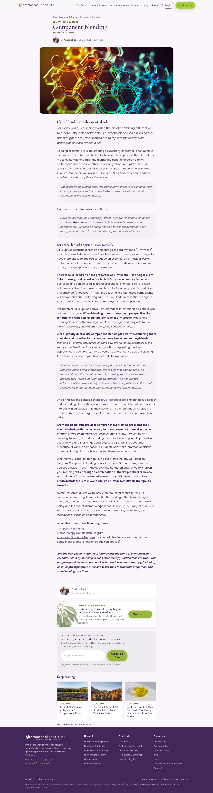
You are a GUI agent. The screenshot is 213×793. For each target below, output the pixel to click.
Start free (183, 5)
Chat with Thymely (128, 750)
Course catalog (139, 5)
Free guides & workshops (131, 754)
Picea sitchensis (102, 245)
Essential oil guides (128, 759)
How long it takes (98, 5)
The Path (81, 5)
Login (168, 5)
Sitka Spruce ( (84, 245)
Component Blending (70, 528)
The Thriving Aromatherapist (168, 763)
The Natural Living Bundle (96, 741)
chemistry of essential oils (109, 400)
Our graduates (161, 746)
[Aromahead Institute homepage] (36, 5)
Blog (55, 17)
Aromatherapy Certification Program (80, 533)
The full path (90, 759)
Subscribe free (117, 655)
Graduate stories (119, 5)
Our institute (160, 741)
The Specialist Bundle (94, 746)
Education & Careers (69, 17)
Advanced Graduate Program (76, 537)
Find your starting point (130, 746)
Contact (158, 768)
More (154, 5)
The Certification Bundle (96, 750)
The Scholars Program (95, 754)
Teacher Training (92, 763)
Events (157, 759)
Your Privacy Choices (168, 779)
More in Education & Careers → (75, 724)
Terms (144, 779)
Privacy (152, 779)
